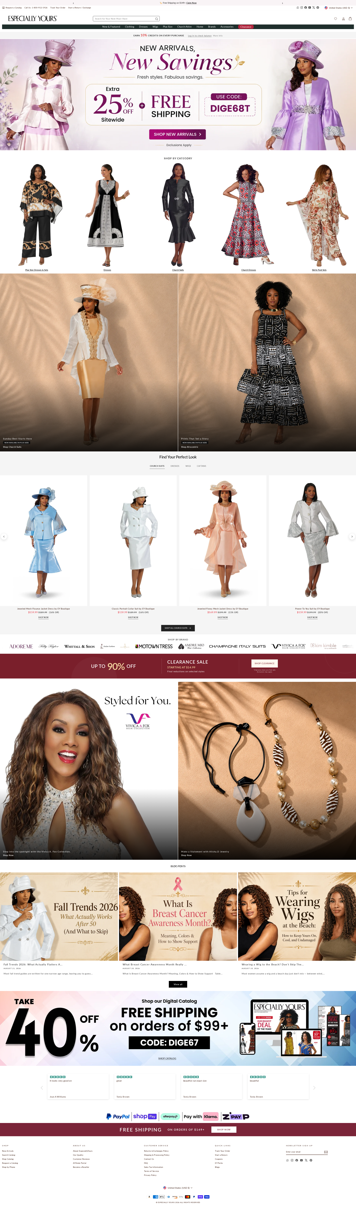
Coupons (219, 1159)
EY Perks (219, 1163)
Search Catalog (8, 1155)
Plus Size (168, 26)
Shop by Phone (8, 1167)
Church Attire (184, 26)
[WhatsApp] (298, 8)
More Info (218, 36)
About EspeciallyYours (83, 1151)
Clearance (245, 26)
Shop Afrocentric (189, 447)
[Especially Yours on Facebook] (306, 8)
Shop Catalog (8, 1159)
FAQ (146, 1163)
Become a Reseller (81, 1167)
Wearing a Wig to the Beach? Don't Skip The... (273, 964)
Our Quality (78, 1155)
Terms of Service (151, 1171)
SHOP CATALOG (167, 1058)
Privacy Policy (150, 1175)
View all (178, 984)
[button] (42, 1088)
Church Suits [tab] (157, 466)
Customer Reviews (81, 1159)
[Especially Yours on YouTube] (310, 8)
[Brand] (33, 646)
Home (200, 26)
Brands (212, 26)
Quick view (43, 603)
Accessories (227, 26)
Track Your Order (222, 1151)
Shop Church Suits (12, 447)
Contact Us (149, 1159)
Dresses (143, 26)
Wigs (155, 26)
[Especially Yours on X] (314, 8)
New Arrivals (8, 1151)
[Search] (156, 18)
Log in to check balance (200, 36)
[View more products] (352, 537)
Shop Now (8, 855)
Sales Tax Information (153, 1167)
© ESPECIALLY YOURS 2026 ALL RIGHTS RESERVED (178, 1202)
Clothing (129, 26)
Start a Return (221, 1155)
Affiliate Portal (79, 1163)
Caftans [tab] (201, 466)
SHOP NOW (224, 1129)
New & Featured (111, 26)
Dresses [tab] (175, 466)
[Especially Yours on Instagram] (302, 8)
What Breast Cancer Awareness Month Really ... (155, 964)
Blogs (217, 1167)
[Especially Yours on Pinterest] (318, 8)
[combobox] (126, 18)
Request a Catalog (10, 1163)
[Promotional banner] (178, 94)
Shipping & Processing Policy (157, 1155)
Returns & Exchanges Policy (156, 1151)
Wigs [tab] (188, 466)
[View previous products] (4, 537)
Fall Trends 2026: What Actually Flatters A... (33, 964)
